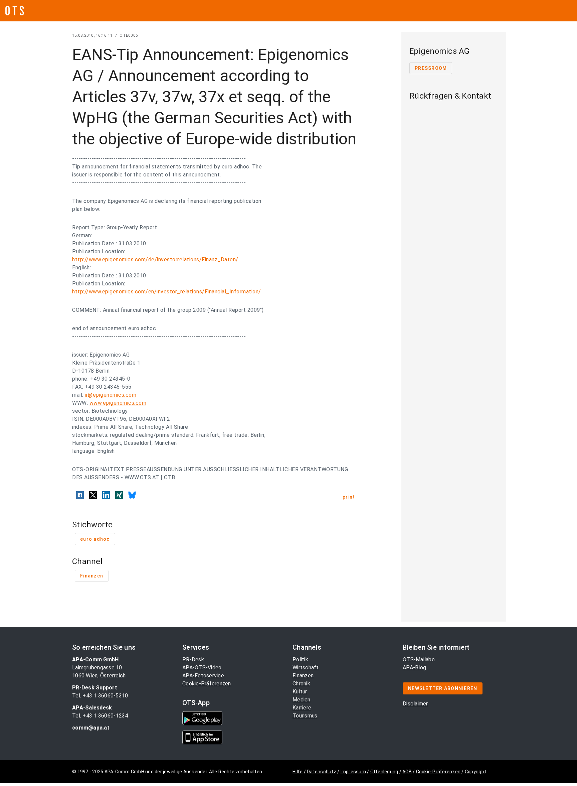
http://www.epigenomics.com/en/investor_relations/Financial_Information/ (166, 291)
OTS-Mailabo (419, 659)
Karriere (302, 707)
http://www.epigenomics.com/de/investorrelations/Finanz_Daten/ (155, 259)
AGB (407, 771)
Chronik (301, 683)
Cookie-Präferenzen (206, 683)
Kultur (300, 691)
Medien (302, 699)
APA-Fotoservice (203, 675)
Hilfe (298, 771)
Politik (300, 659)
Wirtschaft (306, 667)
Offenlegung (384, 771)
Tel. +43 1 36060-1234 (100, 715)
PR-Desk (193, 659)
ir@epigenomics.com (110, 395)
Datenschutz (321, 771)
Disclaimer (415, 703)
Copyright (475, 771)
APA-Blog (414, 667)
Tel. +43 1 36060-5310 (100, 695)
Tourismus (305, 715)
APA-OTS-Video (201, 667)
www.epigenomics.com (118, 403)
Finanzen (303, 675)
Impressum (353, 771)
